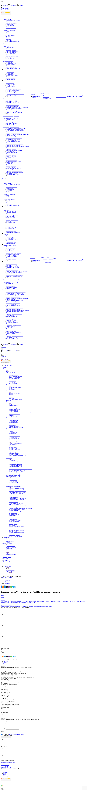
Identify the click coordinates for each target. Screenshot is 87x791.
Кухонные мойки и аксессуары (16, 478)
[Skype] (13, 587)
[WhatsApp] (11, 587)
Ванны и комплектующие (15, 387)
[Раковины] (16, 42)
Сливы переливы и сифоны (15, 443)
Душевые (11, 431)
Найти (2, 789)
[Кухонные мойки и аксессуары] (16, 117)
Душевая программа (13, 420)
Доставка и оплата (10, 546)
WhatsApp (7, 583)
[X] (7, 587)
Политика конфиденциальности (8, 762)
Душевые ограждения (38, 606)
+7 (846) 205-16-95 (5, 8)
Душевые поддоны (28, 606)
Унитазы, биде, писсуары (14, 393)
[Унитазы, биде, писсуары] (16, 34)
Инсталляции (12, 460)
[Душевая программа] (16, 59)
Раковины (35, 601)
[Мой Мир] (5, 587)
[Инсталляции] (16, 97)
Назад (7, 370)
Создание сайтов (8, 783)
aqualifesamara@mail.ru (7, 577)
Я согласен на (13, 734)
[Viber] (9, 587)
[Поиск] (2, 349)
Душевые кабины (5, 606)
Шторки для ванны (47, 606)
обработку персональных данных (16, 734)
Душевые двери (12, 606)
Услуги (7, 553)
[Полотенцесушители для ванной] (16, 114)
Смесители (11, 404)
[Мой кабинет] (1, 7)
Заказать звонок (4, 359)
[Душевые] (16, 69)
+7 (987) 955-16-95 (5, 9)
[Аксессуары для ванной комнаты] (16, 125)
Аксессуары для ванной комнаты (16, 488)
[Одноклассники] (3, 587)
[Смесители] (16, 45)
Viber (6, 581)
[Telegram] (14, 587)
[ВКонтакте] (1, 587)
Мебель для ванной (13, 375)
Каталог (8, 371)
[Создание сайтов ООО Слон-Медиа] (2, 787)
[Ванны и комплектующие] (16, 29)
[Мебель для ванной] (16, 18)
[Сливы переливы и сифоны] (16, 80)
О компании (9, 540)
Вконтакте (7, 580)
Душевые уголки (20, 606)
